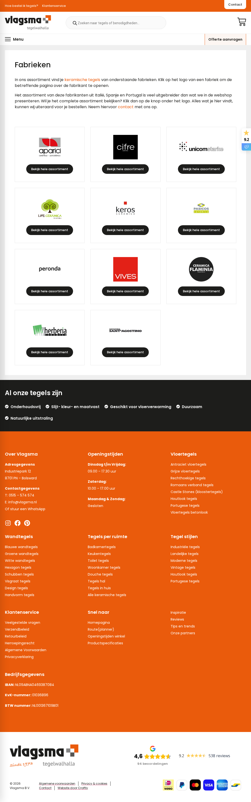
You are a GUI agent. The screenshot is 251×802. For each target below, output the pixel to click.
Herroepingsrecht (20, 643)
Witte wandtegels (20, 560)
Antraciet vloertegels (188, 464)
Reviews (177, 619)
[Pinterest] (27, 523)
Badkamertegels (102, 546)
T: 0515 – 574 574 (19, 495)
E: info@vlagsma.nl (21, 502)
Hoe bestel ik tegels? (21, 5)
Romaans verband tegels (192, 485)
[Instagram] (8, 523)
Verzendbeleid (17, 629)
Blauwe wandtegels (21, 546)
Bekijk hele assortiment (49, 169)
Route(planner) (101, 629)
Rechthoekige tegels (188, 478)
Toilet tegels (98, 560)
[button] (14, 39)
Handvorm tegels (19, 594)
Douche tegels (100, 574)
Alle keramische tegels (107, 594)
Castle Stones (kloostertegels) (197, 491)
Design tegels (16, 588)
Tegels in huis (99, 588)
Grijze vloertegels (185, 471)
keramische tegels (82, 80)
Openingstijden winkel (106, 636)
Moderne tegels (184, 560)
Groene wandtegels (21, 553)
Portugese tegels (185, 505)
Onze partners (183, 633)
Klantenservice (54, 5)
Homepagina (99, 622)
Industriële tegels (185, 546)
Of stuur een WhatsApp (25, 509)
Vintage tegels (183, 567)
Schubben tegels (19, 574)
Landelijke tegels (185, 553)
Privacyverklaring (19, 656)
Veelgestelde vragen (22, 622)
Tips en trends (183, 626)
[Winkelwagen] (241, 21)
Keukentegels (99, 553)
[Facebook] (17, 523)
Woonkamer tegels (104, 567)
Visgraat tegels (17, 581)
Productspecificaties (105, 643)
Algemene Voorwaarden (25, 650)
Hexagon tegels (18, 567)
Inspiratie (178, 612)
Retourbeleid (15, 636)
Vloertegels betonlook (189, 512)
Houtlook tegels (184, 498)
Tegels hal (96, 581)
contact (126, 107)
